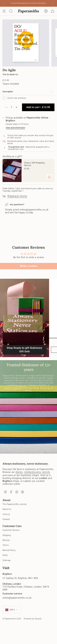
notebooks (29, 472)
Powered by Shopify (33, 619)
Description (8, 91)
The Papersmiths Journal (15, 504)
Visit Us (6, 514)
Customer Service (11, 530)
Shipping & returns (17, 196)
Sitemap (7, 560)
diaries (19, 472)
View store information (15, 128)
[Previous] (4, 3)
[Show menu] (4, 11)
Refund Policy (9, 550)
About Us (7, 509)
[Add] (49, 176)
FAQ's (5, 555)
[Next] (53, 3)
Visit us (22, 385)
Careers (6, 519)
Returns (6, 540)
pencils (46, 472)
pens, (39, 472)
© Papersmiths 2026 (12, 619)
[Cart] (52, 11)
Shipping (7, 535)
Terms (6, 545)
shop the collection (13, 388)
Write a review (28, 266)
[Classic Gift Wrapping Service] (12, 170)
